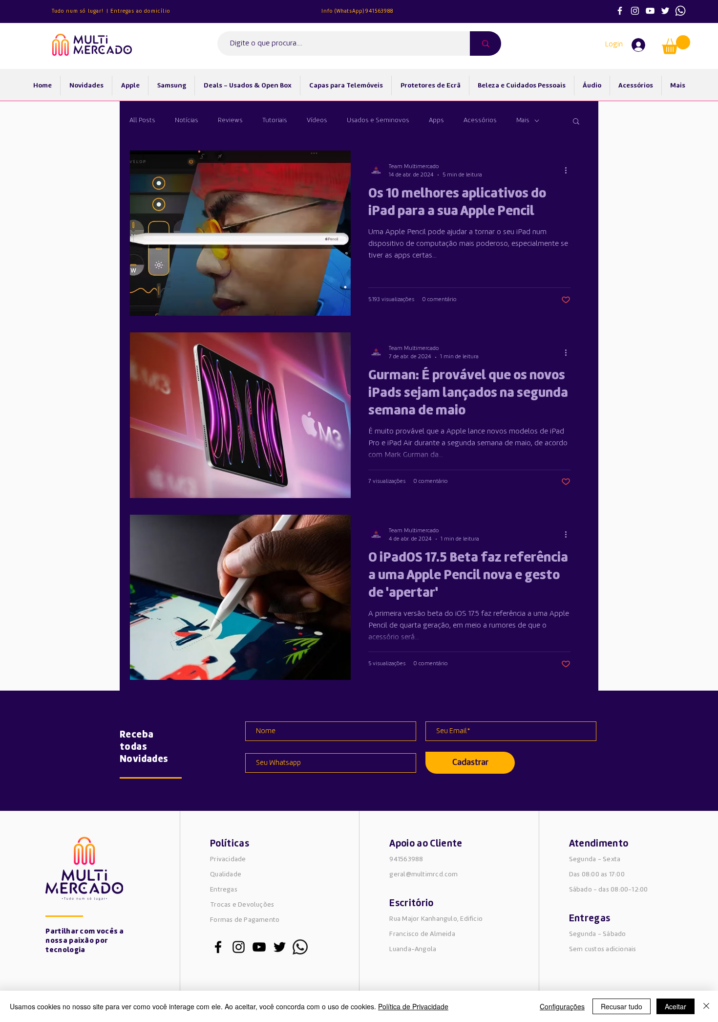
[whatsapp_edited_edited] (300, 947)
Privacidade (228, 859)
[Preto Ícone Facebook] (218, 947)
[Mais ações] (569, 170)
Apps (436, 120)
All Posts (142, 120)
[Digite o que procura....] (485, 43)
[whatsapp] (680, 10)
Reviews (230, 120)
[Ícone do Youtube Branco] (650, 10)
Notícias (186, 120)
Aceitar (675, 1006)
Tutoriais (274, 120)
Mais (522, 120)
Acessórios (480, 120)
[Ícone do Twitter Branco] (665, 10)
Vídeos (317, 120)
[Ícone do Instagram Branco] (635, 10)
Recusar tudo (621, 1006)
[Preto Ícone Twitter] (280, 947)
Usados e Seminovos (378, 120)
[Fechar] (706, 1006)
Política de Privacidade (413, 1006)
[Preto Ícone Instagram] (239, 947)
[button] (676, 44)
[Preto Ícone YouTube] (259, 947)
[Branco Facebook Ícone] (619, 10)
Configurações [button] (562, 1006)
